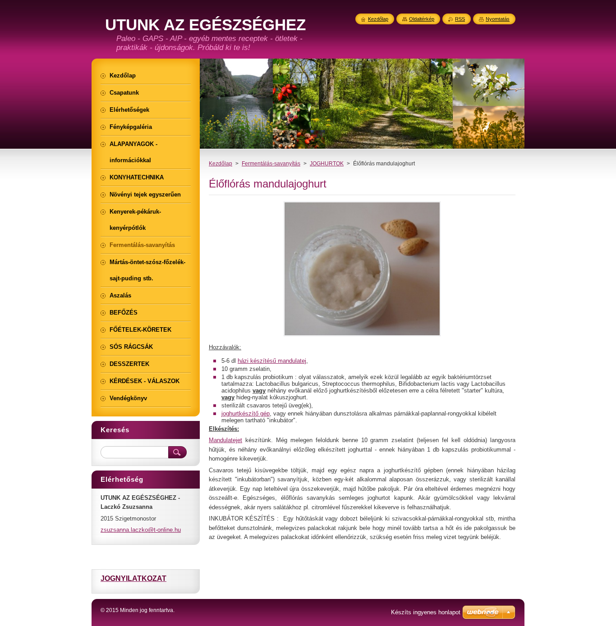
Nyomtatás (498, 19)
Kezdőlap (220, 163)
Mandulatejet (225, 440)
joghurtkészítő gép (245, 413)
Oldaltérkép (421, 19)
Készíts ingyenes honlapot (425, 612)
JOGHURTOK (327, 163)
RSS (460, 19)
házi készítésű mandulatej (272, 360)
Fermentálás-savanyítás (271, 163)
